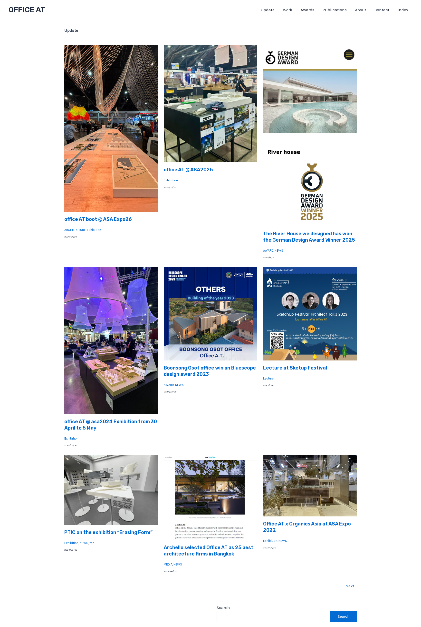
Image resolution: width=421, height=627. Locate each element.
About (360, 9)
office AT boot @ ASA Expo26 (98, 219)
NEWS (279, 250)
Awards (307, 9)
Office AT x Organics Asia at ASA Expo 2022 (307, 527)
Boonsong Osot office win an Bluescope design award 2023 (210, 371)
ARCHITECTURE (75, 230)
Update (268, 9)
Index (403, 9)
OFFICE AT (27, 9)
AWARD (268, 250)
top (92, 543)
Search (223, 607)
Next (349, 585)
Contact (381, 9)
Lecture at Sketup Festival (295, 368)
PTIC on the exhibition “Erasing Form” (108, 532)
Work (287, 9)
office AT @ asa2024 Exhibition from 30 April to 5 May (110, 425)
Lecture (268, 378)
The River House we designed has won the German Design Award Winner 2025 (309, 237)
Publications (335, 9)
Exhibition (94, 230)
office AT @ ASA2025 (188, 170)
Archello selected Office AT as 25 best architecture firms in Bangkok (208, 551)
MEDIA (168, 564)
